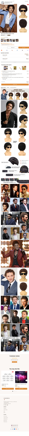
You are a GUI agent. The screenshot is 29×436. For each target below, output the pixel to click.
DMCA (4, 412)
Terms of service (6, 417)
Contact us (5, 408)
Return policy (5, 420)
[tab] (12, 391)
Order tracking (5, 409)
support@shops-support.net (7, 403)
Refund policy (5, 421)
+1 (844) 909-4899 (6, 402)
